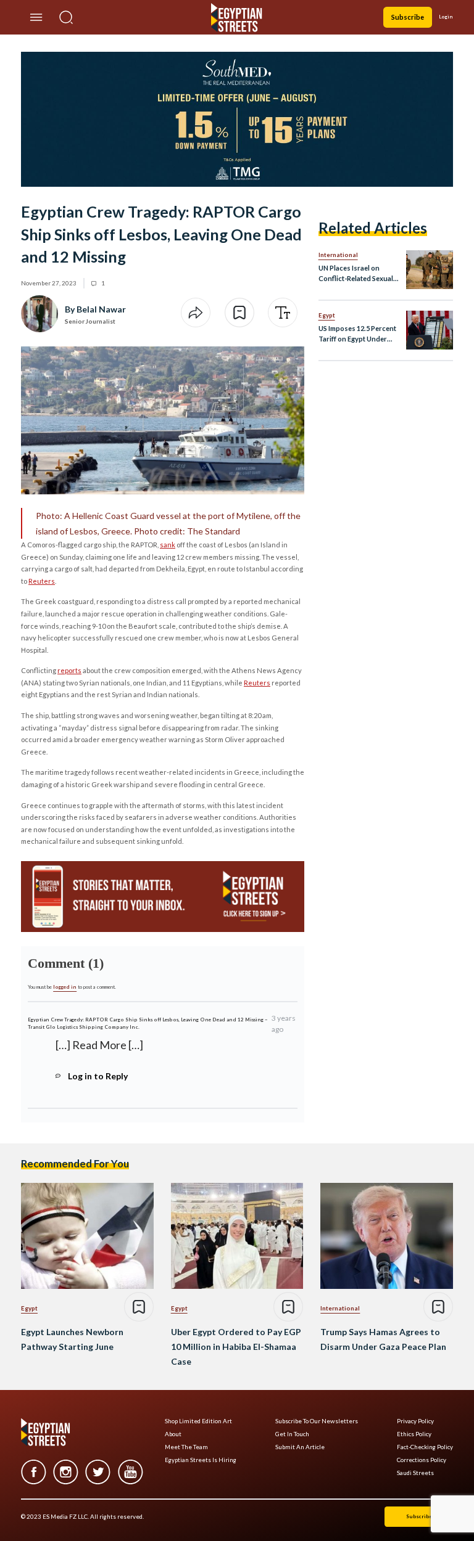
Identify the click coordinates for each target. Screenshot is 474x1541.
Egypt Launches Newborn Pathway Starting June (72, 1339)
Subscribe (407, 17)
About (173, 1434)
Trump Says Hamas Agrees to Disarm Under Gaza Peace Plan (383, 1339)
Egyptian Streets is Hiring (200, 1460)
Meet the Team (186, 1447)
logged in (65, 987)
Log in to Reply (98, 1076)
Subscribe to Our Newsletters (316, 1421)
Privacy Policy (415, 1421)
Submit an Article (300, 1447)
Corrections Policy (421, 1460)
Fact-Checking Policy (425, 1447)
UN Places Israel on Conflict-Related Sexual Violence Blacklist (355, 274)
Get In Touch (292, 1434)
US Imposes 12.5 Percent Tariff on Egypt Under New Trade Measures (357, 334)
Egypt (326, 315)
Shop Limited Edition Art (198, 1421)
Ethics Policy (414, 1434)
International (338, 254)
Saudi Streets (415, 1472)
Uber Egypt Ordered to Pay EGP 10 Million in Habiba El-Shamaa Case (236, 1346)
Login (446, 17)
